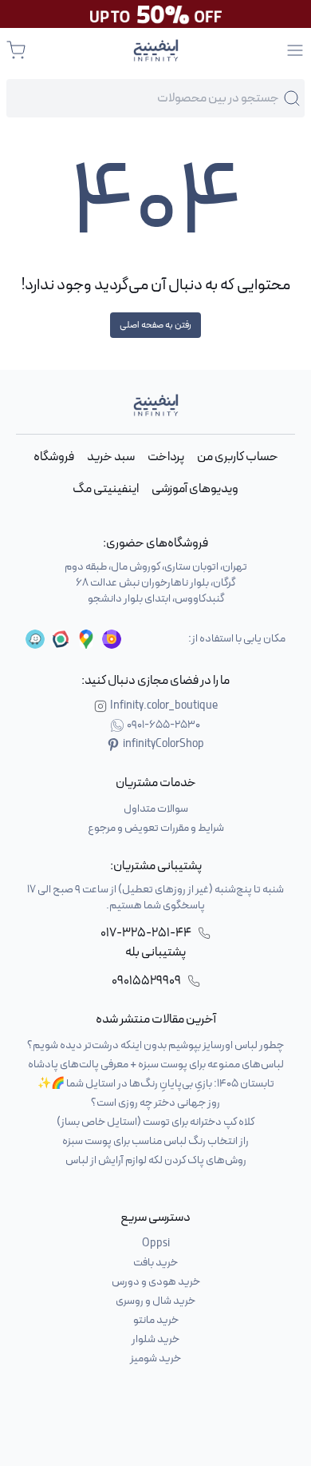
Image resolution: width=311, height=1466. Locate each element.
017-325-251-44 (145, 933)
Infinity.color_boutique (164, 706)
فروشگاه (53, 457)
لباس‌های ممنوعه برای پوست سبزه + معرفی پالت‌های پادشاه (156, 1064)
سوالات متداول (156, 809)
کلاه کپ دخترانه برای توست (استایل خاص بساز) (155, 1122)
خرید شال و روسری (155, 1301)
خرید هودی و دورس (156, 1281)
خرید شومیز (155, 1358)
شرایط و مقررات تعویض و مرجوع (156, 828)
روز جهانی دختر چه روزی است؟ (155, 1103)
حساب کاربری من (237, 457)
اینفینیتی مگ (106, 489)
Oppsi (156, 1243)
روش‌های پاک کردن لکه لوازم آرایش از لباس (155, 1160)
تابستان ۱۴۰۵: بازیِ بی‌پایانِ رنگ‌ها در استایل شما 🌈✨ (155, 1083)
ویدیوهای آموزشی (195, 489)
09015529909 (146, 981)
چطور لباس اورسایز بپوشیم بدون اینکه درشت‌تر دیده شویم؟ (155, 1045)
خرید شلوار (155, 1339)
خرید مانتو (156, 1320)
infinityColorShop (163, 745)
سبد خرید (111, 457)
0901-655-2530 (163, 725)
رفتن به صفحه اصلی (155, 325)
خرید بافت (155, 1262)
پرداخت (166, 457)
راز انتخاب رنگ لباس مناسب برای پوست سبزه (155, 1141)
